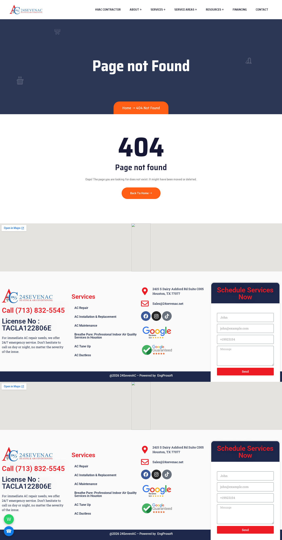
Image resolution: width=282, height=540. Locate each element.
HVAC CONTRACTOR (108, 9)
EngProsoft (165, 375)
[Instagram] (156, 316)
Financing (240, 9)
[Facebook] (146, 316)
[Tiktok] (167, 316)
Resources (213, 9)
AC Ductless (82, 355)
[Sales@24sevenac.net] (145, 303)
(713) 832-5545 (40, 310)
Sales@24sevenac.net (168, 303)
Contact (262, 9)
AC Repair (81, 308)
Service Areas (184, 9)
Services (157, 9)
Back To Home (139, 193)
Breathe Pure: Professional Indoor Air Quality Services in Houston (105, 336)
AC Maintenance (85, 325)
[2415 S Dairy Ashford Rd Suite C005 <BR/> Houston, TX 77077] (145, 291)
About (134, 9)
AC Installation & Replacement (95, 317)
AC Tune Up (82, 346)
